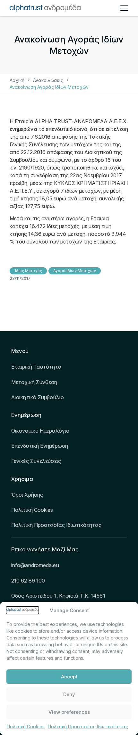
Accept (69, 677)
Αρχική (17, 80)
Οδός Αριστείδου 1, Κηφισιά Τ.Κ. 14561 (58, 596)
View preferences (69, 712)
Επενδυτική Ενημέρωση (39, 446)
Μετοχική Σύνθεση (34, 382)
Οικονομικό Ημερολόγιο (40, 430)
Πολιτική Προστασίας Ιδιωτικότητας (88, 726)
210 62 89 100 (28, 580)
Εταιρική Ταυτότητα (36, 366)
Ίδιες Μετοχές (28, 270)
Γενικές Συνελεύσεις (36, 461)
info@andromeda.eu (35, 565)
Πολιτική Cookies (26, 726)
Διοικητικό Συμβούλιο (37, 397)
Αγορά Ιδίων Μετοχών (74, 270)
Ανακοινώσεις (48, 80)
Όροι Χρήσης (27, 495)
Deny (69, 694)
